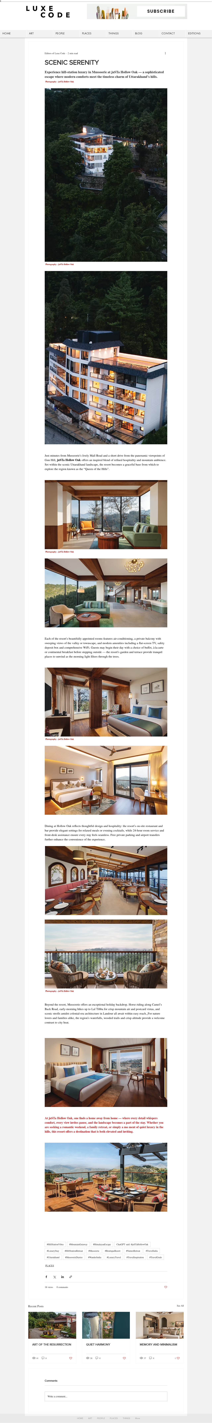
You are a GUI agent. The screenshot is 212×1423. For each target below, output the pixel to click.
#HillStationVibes (55, 1244)
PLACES (49, 1265)
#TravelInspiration (135, 1257)
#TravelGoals (155, 1257)
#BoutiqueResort (112, 1250)
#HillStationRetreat (74, 1250)
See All (180, 1305)
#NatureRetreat (133, 1250)
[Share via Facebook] (46, 1276)
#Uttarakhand (53, 1257)
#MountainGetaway (78, 1244)
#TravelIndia (152, 1250)
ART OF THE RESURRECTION (51, 1344)
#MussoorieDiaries (73, 1257)
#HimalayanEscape (102, 1244)
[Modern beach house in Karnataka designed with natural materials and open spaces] (106, 1325)
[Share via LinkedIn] (62, 1276)
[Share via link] (70, 1276)
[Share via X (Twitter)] (54, 1276)
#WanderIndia (94, 1257)
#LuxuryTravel (114, 1257)
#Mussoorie (93, 1250)
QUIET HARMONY (98, 1344)
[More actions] (165, 53)
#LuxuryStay (53, 1250)
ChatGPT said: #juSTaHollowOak (132, 1244)
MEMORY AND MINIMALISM (158, 1344)
